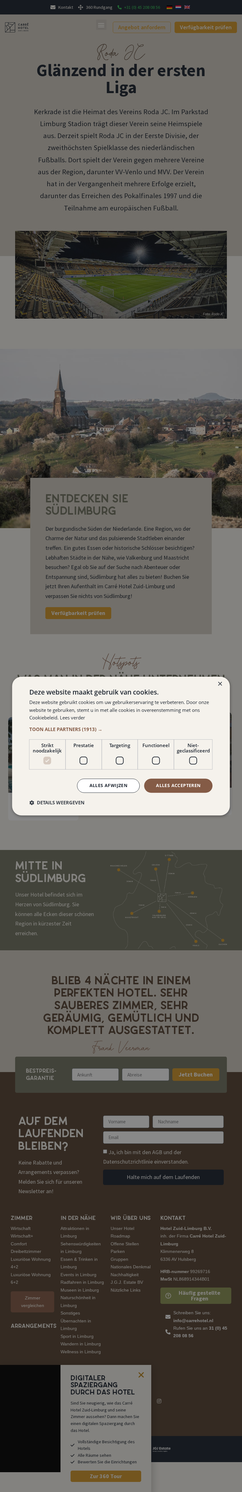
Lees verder (72, 718)
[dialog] (121, 746)
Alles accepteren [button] (178, 785)
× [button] (219, 684)
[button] (120, 729)
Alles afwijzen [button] (108, 785)
